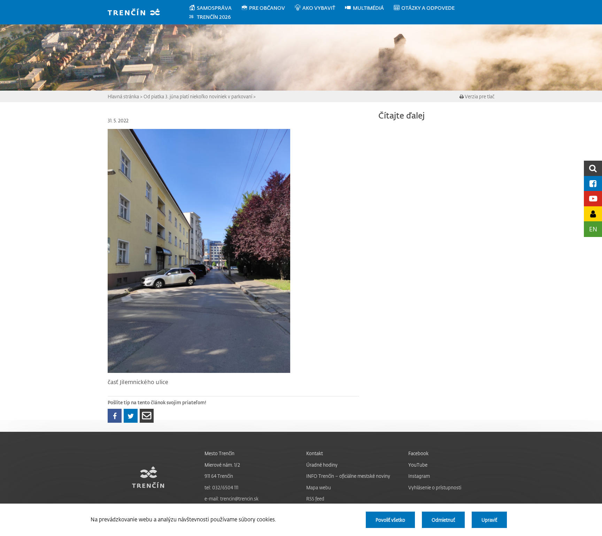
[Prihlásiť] (593, 213)
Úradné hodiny (322, 465)
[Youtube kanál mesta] (593, 198)
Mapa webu (318, 487)
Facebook (418, 453)
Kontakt (314, 453)
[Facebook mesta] (593, 183)
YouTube (417, 465)
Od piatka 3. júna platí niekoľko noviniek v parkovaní (198, 96)
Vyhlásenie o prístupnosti (434, 487)
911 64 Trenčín (218, 476)
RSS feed (315, 498)
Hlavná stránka (123, 96)
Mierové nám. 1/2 (222, 465)
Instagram (419, 476)
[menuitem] (214, 8)
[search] (593, 168)
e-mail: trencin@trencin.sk (231, 498)
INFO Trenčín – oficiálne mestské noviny (348, 476)
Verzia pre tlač (479, 96)
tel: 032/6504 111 (221, 487)
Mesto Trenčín (219, 453)
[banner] (137, 12)
